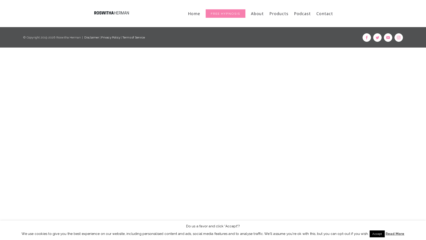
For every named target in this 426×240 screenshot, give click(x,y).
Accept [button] (377, 234)
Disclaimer (91, 37)
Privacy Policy (110, 37)
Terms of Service (133, 37)
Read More (395, 234)
